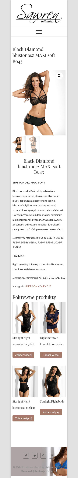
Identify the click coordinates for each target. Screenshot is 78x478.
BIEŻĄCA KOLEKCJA (38, 286)
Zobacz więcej (23, 354)
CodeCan (51, 471)
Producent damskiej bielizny (37, 467)
